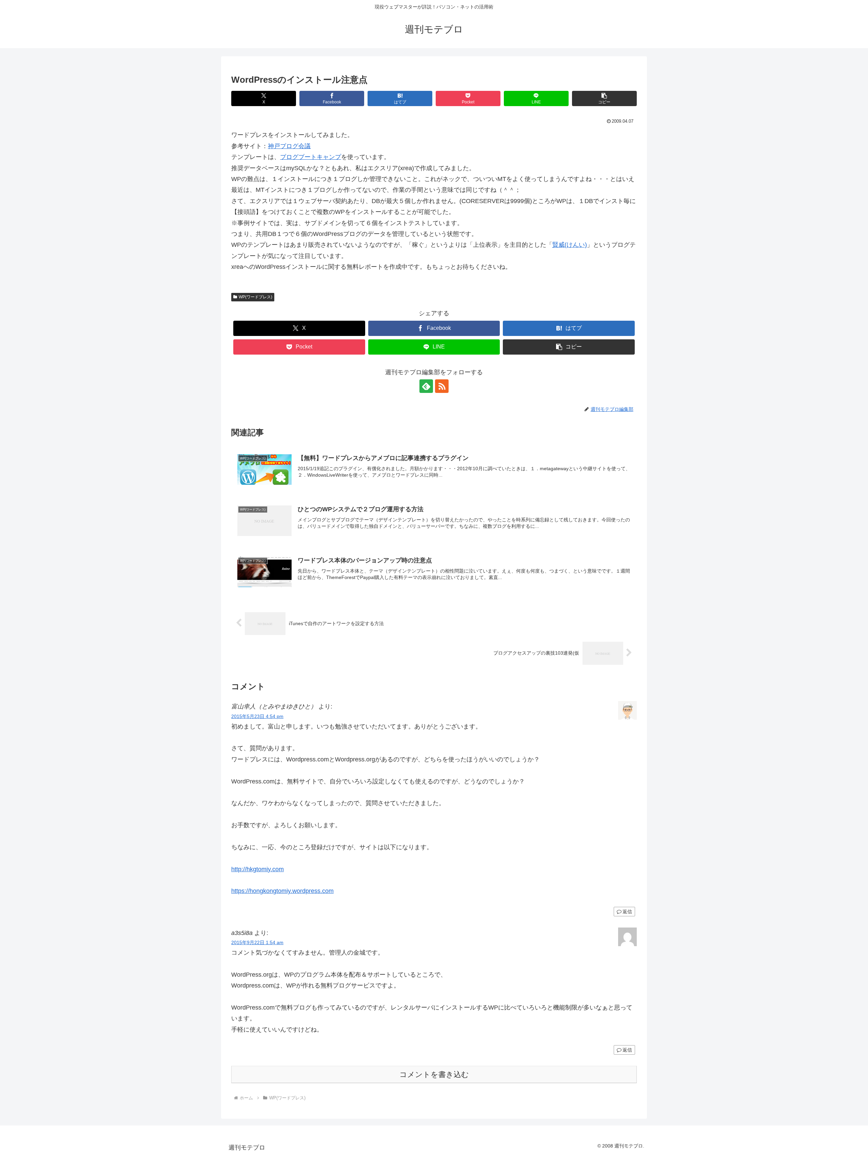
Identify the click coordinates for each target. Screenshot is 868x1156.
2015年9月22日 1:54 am (257, 942)
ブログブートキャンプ (310, 157)
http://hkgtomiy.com (257, 869)
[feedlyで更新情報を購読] (426, 386)
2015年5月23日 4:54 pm (257, 716)
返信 (627, 911)
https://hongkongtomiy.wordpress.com (282, 891)
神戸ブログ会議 (289, 146)
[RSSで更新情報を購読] (442, 386)
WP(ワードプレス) (255, 297)
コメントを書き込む (434, 1074)
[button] (604, 98)
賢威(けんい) (569, 244)
